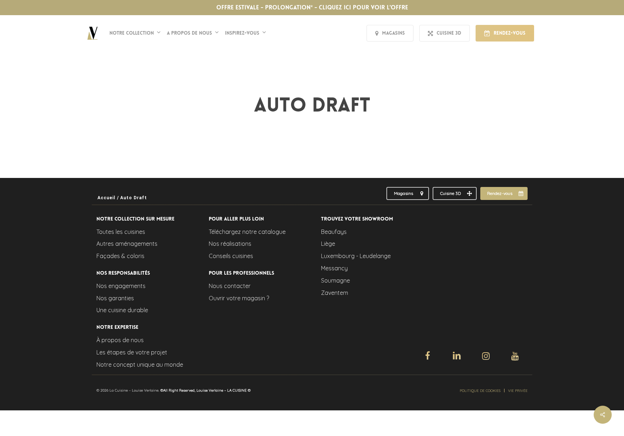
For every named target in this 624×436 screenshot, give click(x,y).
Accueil (106, 197)
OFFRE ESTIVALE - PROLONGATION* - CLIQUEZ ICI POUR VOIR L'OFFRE (312, 7)
